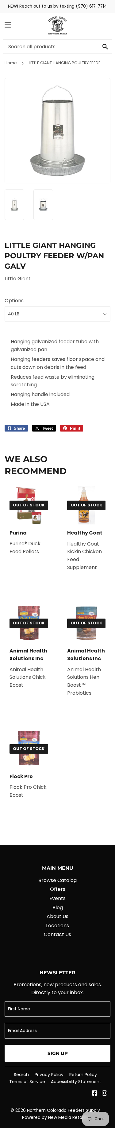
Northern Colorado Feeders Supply (63, 1110)
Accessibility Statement (76, 1082)
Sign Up (58, 1053)
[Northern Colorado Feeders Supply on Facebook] (95, 1093)
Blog (57, 907)
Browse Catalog (57, 880)
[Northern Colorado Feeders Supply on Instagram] (104, 1093)
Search (21, 1074)
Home (11, 63)
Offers (57, 889)
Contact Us (57, 934)
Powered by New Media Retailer (55, 1117)
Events (57, 898)
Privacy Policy (49, 1074)
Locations (57, 925)
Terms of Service (27, 1082)
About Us (57, 916)
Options (14, 300)
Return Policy (83, 1074)
